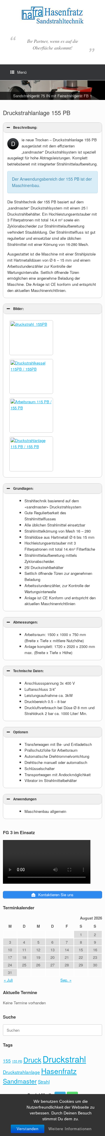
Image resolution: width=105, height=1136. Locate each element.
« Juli (8, 980)
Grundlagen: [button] (23, 488)
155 (7, 1060)
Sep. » (65, 980)
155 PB (17, 1061)
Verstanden (27, 1129)
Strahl (44, 1081)
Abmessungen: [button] (25, 622)
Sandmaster (20, 1081)
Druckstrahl (64, 1059)
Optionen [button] (20, 732)
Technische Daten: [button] (28, 670)
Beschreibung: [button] (25, 127)
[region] (52, 90)
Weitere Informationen (70, 1129)
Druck (32, 1060)
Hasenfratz (59, 1070)
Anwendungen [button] (24, 799)
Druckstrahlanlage (21, 1072)
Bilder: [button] (18, 308)
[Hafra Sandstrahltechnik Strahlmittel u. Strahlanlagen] (52, 16)
